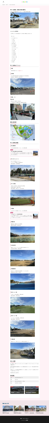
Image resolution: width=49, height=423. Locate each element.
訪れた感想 (13, 60)
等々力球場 (14, 49)
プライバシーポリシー (25, 418)
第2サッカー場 (14, 57)
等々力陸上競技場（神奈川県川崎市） (17, 151)
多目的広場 (14, 53)
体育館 (13, 50)
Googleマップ (20, 70)
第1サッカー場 (14, 56)
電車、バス (14, 42)
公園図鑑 (27, 420)
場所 (13, 39)
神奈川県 (37, 13)
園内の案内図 (13, 43)
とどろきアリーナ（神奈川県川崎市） (17, 214)
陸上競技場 (14, 46)
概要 (21, 418)
